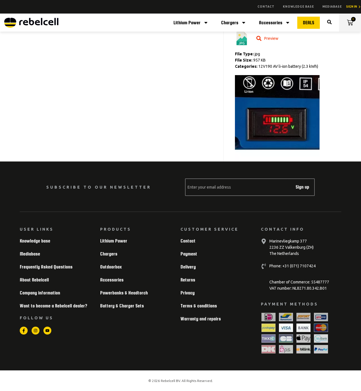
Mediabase (332, 6)
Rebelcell (168, 381)
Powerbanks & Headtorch (124, 293)
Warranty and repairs (200, 319)
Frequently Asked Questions (46, 267)
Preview (271, 38)
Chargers (229, 22)
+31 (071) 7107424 (298, 266)
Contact (265, 6)
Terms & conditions (198, 306)
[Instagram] (35, 331)
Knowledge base (298, 6)
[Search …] (329, 23)
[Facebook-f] (24, 331)
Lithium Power (187, 22)
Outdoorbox (111, 267)
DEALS (308, 22)
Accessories (270, 22)
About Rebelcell (34, 280)
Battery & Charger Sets (122, 306)
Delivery (188, 267)
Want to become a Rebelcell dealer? (53, 306)
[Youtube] (47, 331)
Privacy (187, 293)
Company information (40, 293)
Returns (187, 280)
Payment (188, 254)
